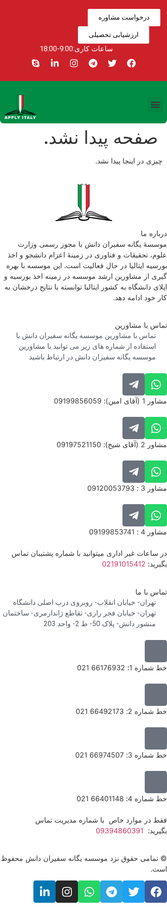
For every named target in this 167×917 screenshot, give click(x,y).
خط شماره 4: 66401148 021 (122, 798)
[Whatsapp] (156, 384)
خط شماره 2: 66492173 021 (121, 711)
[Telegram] (93, 63)
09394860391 (119, 830)
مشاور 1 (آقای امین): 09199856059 (110, 400)
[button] (155, 104)
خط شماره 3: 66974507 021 (121, 754)
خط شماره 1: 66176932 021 (122, 667)
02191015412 (124, 563)
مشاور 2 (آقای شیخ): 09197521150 (112, 444)
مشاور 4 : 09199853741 (128, 531)
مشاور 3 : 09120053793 (127, 488)
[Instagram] (74, 63)
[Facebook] (131, 63)
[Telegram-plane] (133, 384)
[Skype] (36, 63)
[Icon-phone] (156, 651)
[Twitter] (112, 63)
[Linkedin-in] (55, 63)
